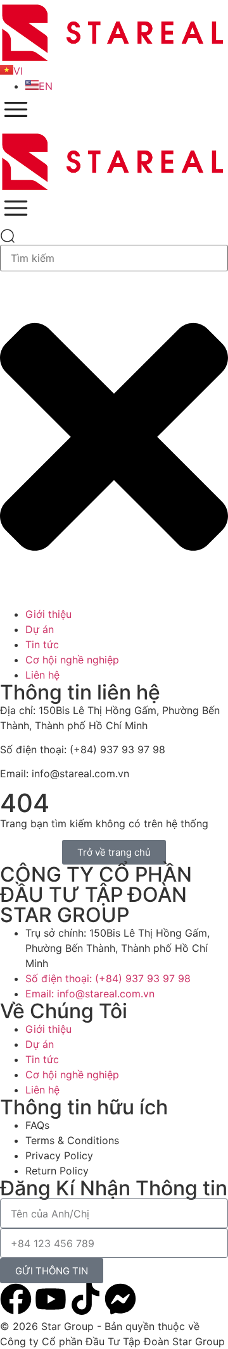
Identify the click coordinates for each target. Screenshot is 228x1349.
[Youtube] (50, 1299)
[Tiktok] (85, 1299)
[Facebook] (16, 1299)
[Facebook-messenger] (120, 1299)
